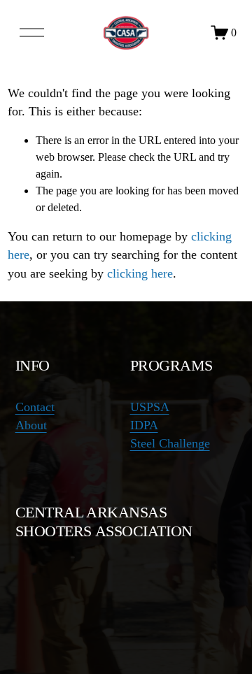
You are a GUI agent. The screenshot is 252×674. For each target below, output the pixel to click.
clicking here (140, 273)
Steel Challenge (170, 443)
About (31, 425)
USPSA (149, 407)
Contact (35, 407)
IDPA (144, 425)
